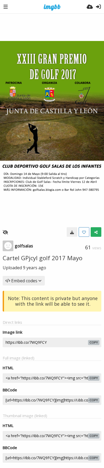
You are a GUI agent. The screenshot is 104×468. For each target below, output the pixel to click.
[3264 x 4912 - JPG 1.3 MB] (72, 232)
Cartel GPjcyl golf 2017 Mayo (42, 258)
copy (94, 342)
